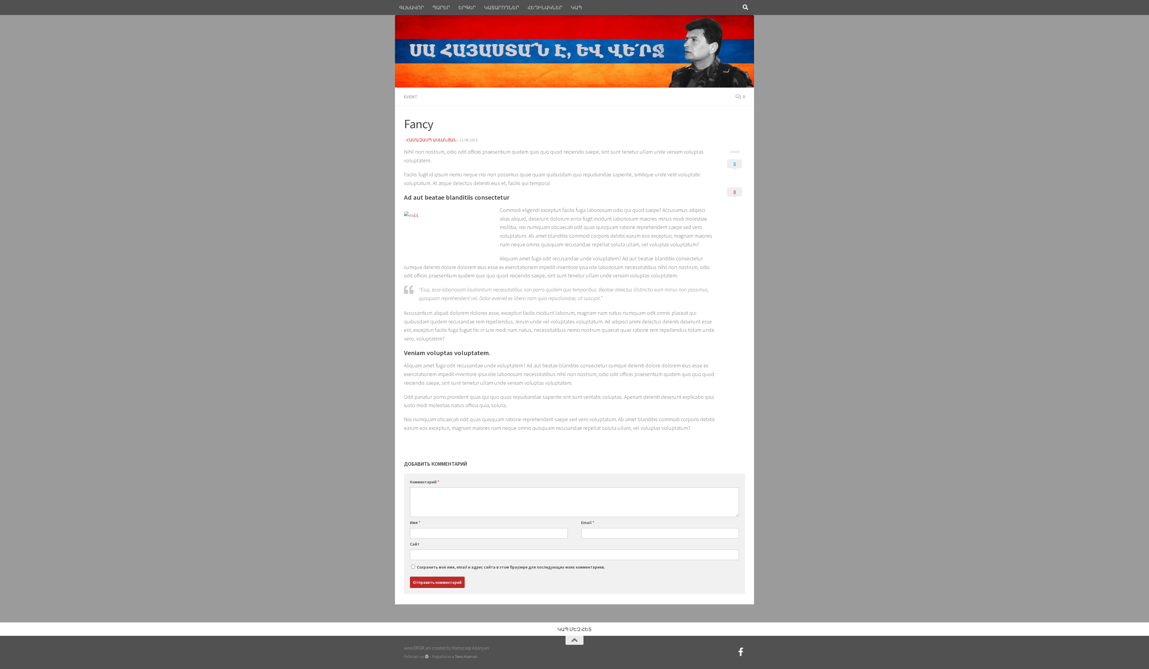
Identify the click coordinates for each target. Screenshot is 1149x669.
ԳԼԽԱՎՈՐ (411, 7)
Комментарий (424, 482)
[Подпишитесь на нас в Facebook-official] (741, 652)
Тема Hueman (466, 656)
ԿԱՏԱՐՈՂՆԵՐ (501, 7)
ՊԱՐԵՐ (441, 7)
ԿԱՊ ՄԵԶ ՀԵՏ (574, 629)
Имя (415, 522)
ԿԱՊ (576, 7)
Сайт (415, 544)
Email (587, 522)
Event (410, 97)
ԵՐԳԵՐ (467, 7)
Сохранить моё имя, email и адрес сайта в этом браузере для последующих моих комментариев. (511, 567)
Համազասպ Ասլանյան (431, 140)
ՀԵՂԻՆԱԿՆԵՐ (545, 7)
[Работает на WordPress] (427, 657)
